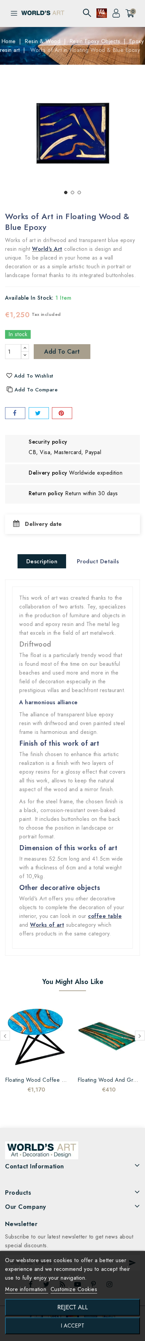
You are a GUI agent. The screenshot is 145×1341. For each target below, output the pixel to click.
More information (26, 1289)
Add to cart (62, 351)
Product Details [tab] (98, 561)
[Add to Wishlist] (16, 1062)
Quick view (43, 1062)
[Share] (15, 413)
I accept (72, 1326)
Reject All (72, 1307)
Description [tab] (42, 561)
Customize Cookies (74, 1289)
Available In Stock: (29, 298)
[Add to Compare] (29, 1062)
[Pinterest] (62, 413)
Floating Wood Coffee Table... (42, 1080)
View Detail (56, 1062)
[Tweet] (39, 413)
